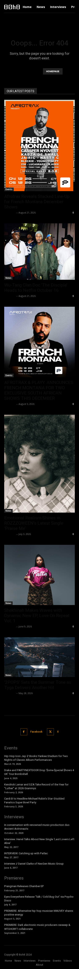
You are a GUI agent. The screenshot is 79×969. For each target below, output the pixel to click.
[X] (50, 731)
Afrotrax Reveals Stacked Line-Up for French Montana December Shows (37, 201)
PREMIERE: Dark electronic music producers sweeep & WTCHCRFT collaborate (37, 927)
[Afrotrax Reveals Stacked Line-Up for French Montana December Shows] (39, 145)
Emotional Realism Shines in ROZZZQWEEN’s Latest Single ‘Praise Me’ (33, 523)
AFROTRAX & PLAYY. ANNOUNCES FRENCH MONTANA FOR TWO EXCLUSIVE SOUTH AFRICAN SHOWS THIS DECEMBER (38, 390)
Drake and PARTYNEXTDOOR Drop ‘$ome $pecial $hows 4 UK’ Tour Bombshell (39, 772)
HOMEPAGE (52, 71)
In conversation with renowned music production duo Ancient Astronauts (37, 827)
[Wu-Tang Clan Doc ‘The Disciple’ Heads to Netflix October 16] (39, 251)
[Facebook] (23, 731)
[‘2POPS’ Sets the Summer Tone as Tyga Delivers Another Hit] (39, 657)
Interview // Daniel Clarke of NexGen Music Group (34, 864)
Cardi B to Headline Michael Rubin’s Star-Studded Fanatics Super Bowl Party (34, 800)
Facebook (36, 732)
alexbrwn (10, 212)
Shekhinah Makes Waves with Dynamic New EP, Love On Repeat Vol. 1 (37, 615)
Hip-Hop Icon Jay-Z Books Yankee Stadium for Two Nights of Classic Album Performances (36, 758)
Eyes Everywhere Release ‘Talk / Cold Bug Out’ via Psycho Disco (39, 898)
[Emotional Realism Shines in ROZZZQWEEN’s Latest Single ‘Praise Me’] (39, 464)
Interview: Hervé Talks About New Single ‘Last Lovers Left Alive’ (39, 841)
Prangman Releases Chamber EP (24, 886)
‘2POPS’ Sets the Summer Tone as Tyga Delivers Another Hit (37, 685)
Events (8, 189)
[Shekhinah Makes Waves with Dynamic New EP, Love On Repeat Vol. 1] (39, 575)
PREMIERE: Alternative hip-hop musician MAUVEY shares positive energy (38, 913)
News (8, 277)
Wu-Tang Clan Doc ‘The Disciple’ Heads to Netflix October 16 (35, 288)
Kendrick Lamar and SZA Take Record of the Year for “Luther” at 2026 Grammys (36, 786)
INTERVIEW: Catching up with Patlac (26, 853)
